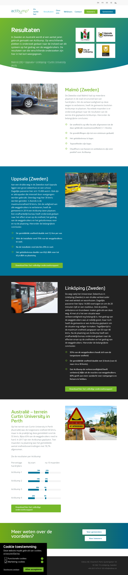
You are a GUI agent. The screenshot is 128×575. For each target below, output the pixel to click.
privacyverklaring (12, 553)
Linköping (41, 62)
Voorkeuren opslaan (11, 569)
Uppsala (29, 62)
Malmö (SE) (17, 62)
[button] (37, 265)
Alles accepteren (33, 569)
